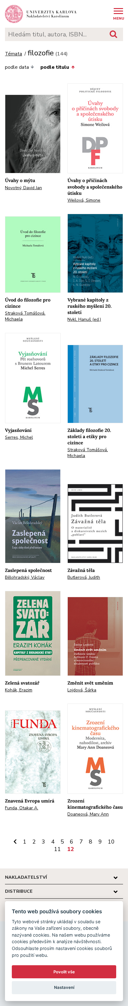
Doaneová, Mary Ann (88, 814)
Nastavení (64, 987)
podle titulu (54, 67)
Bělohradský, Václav (24, 577)
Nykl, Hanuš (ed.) (84, 319)
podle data (17, 67)
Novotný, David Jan (23, 188)
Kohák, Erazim (18, 690)
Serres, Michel (19, 437)
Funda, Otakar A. (21, 808)
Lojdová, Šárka (81, 690)
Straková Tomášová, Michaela (25, 316)
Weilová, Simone (83, 200)
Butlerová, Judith (83, 577)
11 (57, 849)
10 (111, 841)
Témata (13, 54)
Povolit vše (64, 971)
